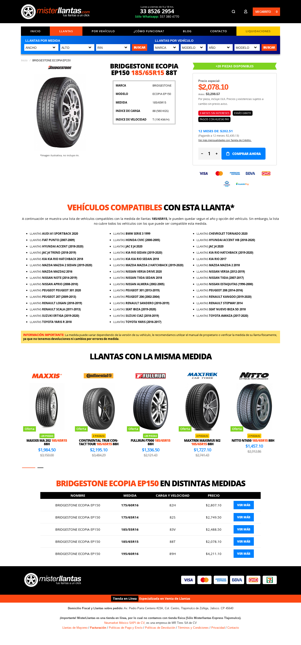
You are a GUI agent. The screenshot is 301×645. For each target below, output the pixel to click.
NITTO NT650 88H (205, 440)
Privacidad (218, 627)
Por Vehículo (103, 31)
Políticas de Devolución (160, 627)
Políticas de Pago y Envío (125, 627)
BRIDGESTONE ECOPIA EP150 (77, 505)
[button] (28, 467)
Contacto (218, 31)
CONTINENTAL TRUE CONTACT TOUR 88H (51, 442)
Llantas (66, 31)
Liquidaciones (258, 31)
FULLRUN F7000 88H (102, 442)
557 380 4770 (157, 16)
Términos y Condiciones (193, 627)
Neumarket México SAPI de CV (124, 622)
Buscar (139, 47)
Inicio (35, 31)
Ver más (243, 505)
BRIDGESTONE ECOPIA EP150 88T (258, 442)
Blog (187, 31)
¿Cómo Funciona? (149, 31)
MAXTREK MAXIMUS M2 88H (154, 442)
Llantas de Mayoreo (74, 627)
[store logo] (56, 12)
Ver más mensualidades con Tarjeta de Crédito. (224, 140)
